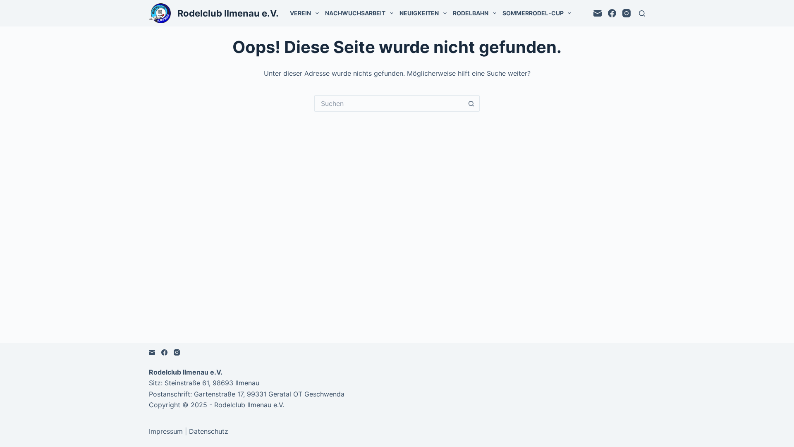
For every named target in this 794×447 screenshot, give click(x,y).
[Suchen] (642, 13)
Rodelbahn (470, 13)
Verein (300, 13)
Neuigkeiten (419, 13)
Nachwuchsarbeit (355, 13)
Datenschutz (208, 431)
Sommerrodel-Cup (533, 13)
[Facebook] (612, 13)
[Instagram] (626, 13)
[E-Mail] (597, 13)
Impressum (166, 431)
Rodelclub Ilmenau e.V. (228, 13)
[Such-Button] (471, 103)
